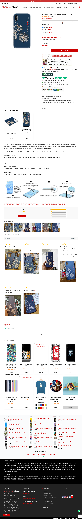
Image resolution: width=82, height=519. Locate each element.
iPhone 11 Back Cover (60, 465)
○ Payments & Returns (48, 495)
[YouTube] (5, 3)
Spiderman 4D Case (26, 397)
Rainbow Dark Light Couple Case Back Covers (11, 399)
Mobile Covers (37, 7)
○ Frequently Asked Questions (50, 497)
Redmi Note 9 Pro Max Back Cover (45, 465)
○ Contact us (46, 505)
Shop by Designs (27, 7)
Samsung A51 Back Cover (10, 471)
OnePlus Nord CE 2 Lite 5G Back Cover (13, 463)
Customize (70, 407)
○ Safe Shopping (47, 493)
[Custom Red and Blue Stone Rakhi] (70, 386)
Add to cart (64, 50)
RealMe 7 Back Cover (31, 465)
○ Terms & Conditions (48, 503)
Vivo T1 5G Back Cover (48, 469)
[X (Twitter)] (7, 3)
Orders (65, 3)
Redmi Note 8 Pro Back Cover (63, 463)
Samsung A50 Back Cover (22, 469)
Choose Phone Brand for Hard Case (51, 37)
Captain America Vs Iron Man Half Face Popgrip (55, 399)
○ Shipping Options (47, 501)
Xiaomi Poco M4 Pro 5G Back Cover (33, 463)
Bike (45, 108)
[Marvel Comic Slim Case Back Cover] (56, 352)
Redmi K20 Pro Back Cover (14, 467)
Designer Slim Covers (52, 106)
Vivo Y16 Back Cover (67, 467)
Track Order (60, 3)
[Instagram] (4, 3)
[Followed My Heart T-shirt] (41, 386)
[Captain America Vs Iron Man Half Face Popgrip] (56, 386)
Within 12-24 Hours (28, 503)
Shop (8, 9)
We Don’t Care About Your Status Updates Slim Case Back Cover (11, 366)
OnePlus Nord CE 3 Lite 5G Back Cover (64, 469)
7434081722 (26, 493)
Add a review (22, 216)
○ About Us (45, 507)
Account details (70, 3)
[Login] (79, 3)
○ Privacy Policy (46, 499)
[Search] (79, 7)
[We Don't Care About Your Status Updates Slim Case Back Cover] (11, 352)
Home (5, 9)
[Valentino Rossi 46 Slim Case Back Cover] (41, 352)
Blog (56, 3)
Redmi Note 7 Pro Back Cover (18, 465)
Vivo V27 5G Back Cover (35, 469)
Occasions (66, 7)
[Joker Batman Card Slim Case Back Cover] (70, 352)
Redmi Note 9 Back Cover (28, 467)
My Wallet (75, 3)
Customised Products (49, 7)
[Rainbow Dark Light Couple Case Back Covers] (11, 386)
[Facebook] (2, 3)
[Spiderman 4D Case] (26, 386)
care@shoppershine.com (29, 498)
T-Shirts (59, 7)
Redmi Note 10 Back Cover (49, 463)
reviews (52, 16)
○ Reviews (45, 491)
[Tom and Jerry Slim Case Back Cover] (26, 352)
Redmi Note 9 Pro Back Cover (42, 467)
